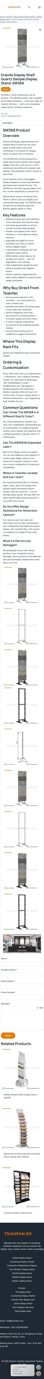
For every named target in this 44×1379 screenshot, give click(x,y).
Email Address (8, 981)
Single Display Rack (14, 116)
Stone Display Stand (23, 1303)
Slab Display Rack (23, 1311)
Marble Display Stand (22, 1277)
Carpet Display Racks (22, 1258)
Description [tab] (8, 123)
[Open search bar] (29, 7)
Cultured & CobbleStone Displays (22, 1265)
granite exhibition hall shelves (18, 1212)
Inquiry (6, 89)
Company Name (9, 970)
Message (6, 1004)
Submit (8, 1035)
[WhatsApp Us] (38, 1367)
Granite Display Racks (22, 1273)
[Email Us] (38, 1373)
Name (4, 958)
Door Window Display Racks (22, 1269)
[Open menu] (40, 7)
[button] (40, 30)
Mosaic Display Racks (22, 1281)
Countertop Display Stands (22, 1262)
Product (22, 1288)
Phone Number (8, 992)
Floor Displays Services (23, 1307)
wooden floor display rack (23, 1300)
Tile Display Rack (23, 1292)
